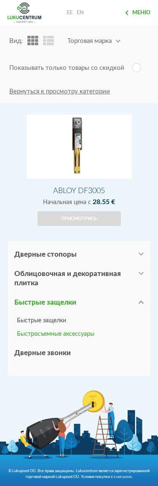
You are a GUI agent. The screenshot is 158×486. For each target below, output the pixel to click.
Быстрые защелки (45, 302)
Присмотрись (79, 218)
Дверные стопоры (45, 254)
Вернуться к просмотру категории (59, 91)
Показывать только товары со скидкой (66, 68)
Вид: (16, 41)
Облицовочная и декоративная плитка (67, 278)
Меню (141, 13)
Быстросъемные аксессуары (55, 334)
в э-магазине (121, 477)
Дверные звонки (42, 352)
